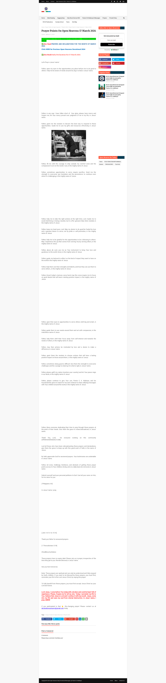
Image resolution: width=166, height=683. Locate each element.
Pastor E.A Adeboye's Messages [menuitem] (91, 18)
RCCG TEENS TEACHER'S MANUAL (113, 161)
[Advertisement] (69, 93)
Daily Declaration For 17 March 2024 (66, 55)
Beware (101, 164)
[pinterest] (120, 1)
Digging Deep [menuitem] (61, 18)
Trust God (117, 164)
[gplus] (123, 1)
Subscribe (111, 44)
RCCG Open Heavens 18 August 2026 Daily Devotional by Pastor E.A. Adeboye (115, 86)
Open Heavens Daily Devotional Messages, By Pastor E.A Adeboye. (66, 680)
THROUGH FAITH (109, 164)
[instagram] (117, 1)
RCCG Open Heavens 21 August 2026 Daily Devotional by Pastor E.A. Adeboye (115, 78)
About (47, 1)
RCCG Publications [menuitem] (48, 22)
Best (44, 34)
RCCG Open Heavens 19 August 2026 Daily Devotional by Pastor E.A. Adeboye (115, 94)
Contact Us (121, 680)
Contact (52, 1)
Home (43, 1)
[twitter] (114, 1)
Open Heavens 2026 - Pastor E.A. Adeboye (66, 1)
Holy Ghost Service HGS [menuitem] (73, 18)
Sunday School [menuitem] (59, 22)
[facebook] (111, 1)
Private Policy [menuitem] (113, 18)
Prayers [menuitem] (105, 18)
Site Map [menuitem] (74, 22)
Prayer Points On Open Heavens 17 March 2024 (56, 27)
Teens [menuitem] (68, 22)
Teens (100, 161)
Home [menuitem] (43, 18)
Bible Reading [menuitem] (51, 18)
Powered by (107, 49)
